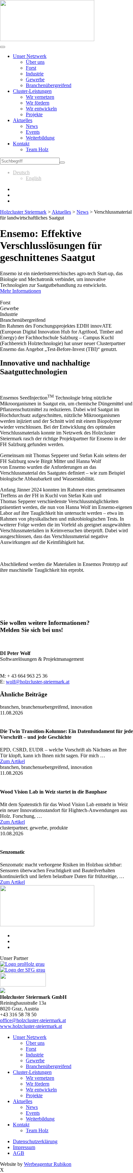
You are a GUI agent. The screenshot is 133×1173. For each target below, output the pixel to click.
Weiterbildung (40, 138)
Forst (31, 68)
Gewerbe (35, 79)
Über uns (35, 62)
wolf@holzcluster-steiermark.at (37, 681)
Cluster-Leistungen (32, 91)
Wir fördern (37, 103)
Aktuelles (22, 120)
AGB (18, 1153)
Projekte (34, 114)
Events (33, 132)
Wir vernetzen (40, 97)
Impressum (24, 1147)
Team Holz (37, 149)
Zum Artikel (12, 761)
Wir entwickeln (41, 108)
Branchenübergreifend (48, 85)
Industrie (35, 73)
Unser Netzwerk (29, 56)
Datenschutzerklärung (35, 1141)
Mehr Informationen (20, 291)
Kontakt (21, 143)
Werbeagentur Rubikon (47, 1164)
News (32, 126)
